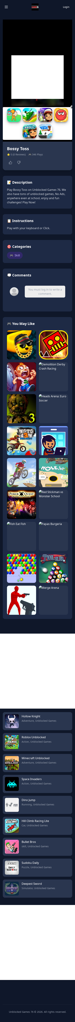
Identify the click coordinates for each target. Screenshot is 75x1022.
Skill (15, 255)
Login (66, 7)
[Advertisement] (37, 77)
